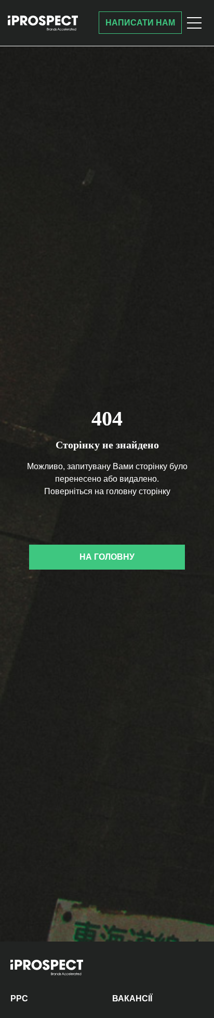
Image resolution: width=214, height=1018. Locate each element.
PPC (19, 998)
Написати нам (140, 22)
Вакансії (132, 998)
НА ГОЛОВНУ (107, 556)
